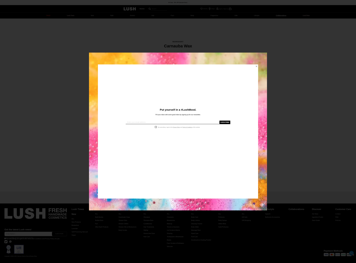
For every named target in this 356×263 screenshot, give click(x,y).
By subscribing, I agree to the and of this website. (179, 127)
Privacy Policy (176, 127)
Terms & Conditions (187, 127)
